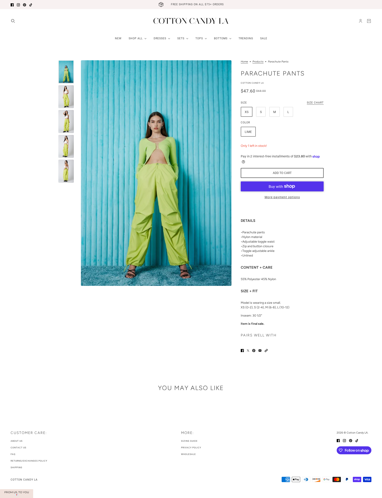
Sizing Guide (189, 441)
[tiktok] (30, 4)
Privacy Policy (191, 447)
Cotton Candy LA (252, 83)
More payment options (282, 197)
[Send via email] (260, 350)
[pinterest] (24, 4)
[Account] (360, 21)
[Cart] (369, 21)
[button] (266, 350)
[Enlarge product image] (156, 173)
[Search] (13, 21)
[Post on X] (248, 350)
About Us (17, 441)
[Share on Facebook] (242, 350)
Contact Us (18, 447)
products (258, 61)
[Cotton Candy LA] (191, 21)
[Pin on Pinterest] (253, 350)
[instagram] (18, 4)
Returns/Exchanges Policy (29, 461)
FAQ (13, 454)
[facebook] (12, 4)
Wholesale (188, 454)
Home (244, 61)
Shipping (16, 467)
